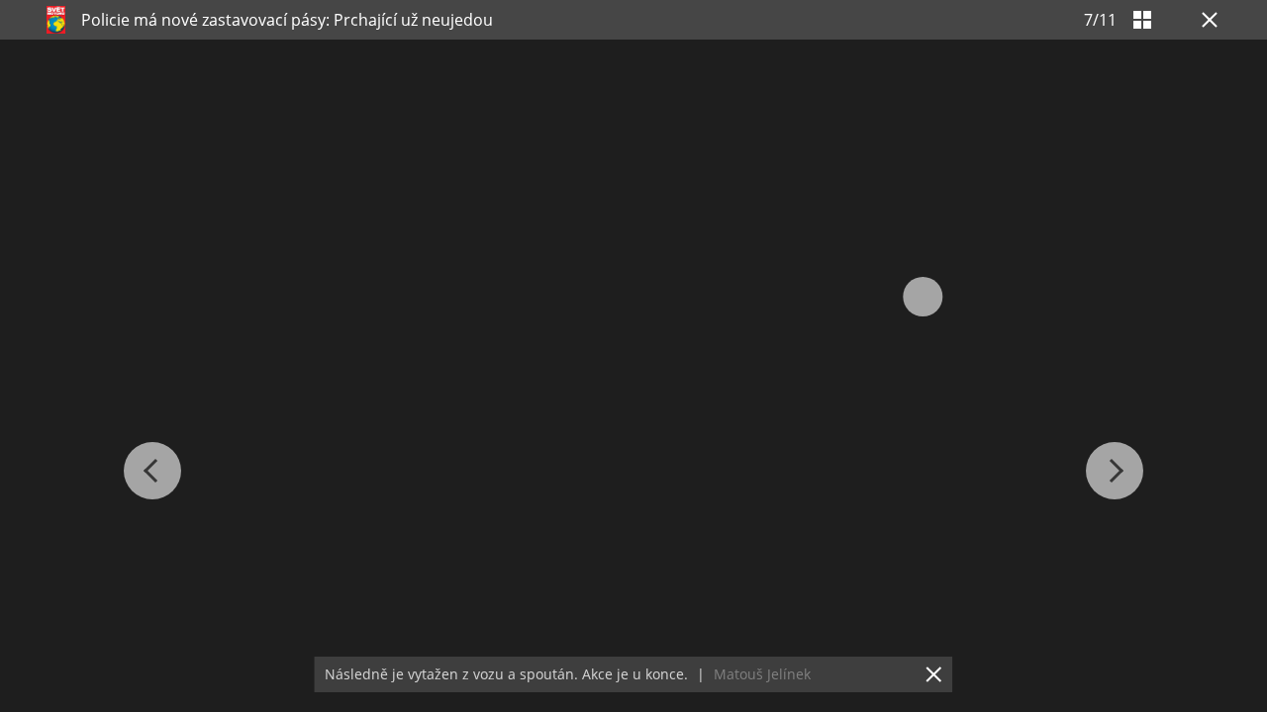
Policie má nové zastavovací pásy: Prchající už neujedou (287, 20)
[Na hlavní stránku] (56, 20)
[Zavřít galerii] (1206, 20)
